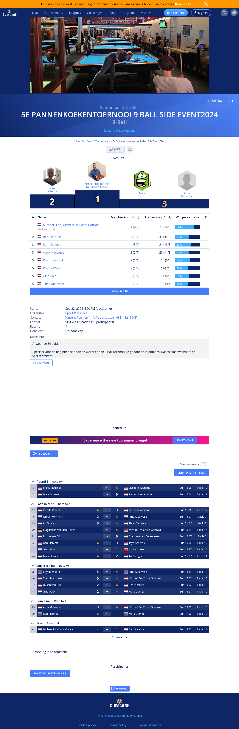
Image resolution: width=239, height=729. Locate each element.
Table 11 (202, 494)
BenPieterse (52, 190)
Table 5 (202, 536)
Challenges (95, 13)
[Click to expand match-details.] (107, 488)
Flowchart (46, 453)
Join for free (176, 13)
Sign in (203, 13)
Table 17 (202, 487)
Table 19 (202, 591)
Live (35, 13)
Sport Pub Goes (119, 130)
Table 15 (202, 530)
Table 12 (202, 543)
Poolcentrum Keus (48, 229)
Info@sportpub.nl (102, 317)
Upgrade (128, 13)
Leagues (75, 13)
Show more (119, 291)
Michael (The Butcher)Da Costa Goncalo (97, 185)
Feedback (121, 688)
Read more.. (184, 4)
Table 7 (202, 516)
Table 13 (202, 572)
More (144, 13)
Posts (112, 13)
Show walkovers (190, 464)
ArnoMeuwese (187, 194)
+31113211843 (126, 317)
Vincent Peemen (76, 317)
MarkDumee (141, 194)
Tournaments (53, 13)
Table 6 (202, 523)
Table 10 (202, 549)
